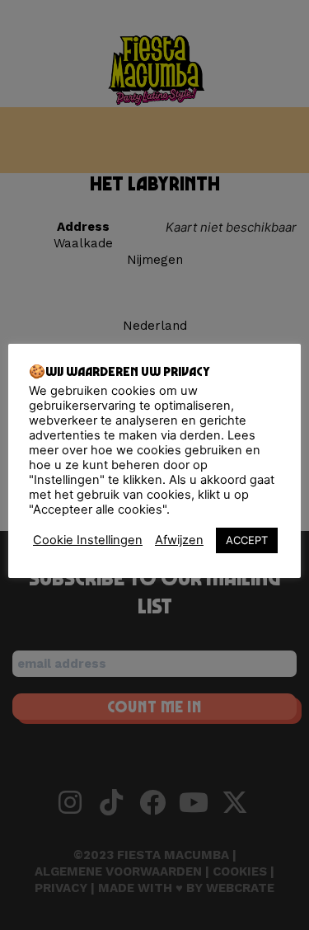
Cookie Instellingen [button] (88, 540)
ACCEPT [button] (247, 540)
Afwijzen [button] (179, 540)
